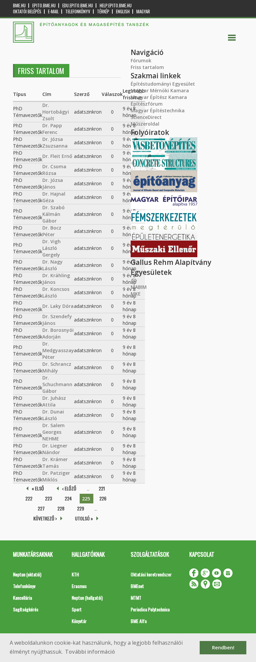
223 (48, 498)
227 (41, 508)
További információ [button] (90, 651)
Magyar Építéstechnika (158, 110)
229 (80, 508)
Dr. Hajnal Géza (53, 197)
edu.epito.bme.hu (77, 5)
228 (60, 508)
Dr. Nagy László (52, 265)
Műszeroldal (145, 124)
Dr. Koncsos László (55, 292)
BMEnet (137, 585)
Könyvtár (79, 620)
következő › (45, 518)
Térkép (103, 11)
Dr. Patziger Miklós (56, 476)
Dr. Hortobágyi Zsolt (55, 112)
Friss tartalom (147, 67)
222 (28, 498)
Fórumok (141, 60)
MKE (136, 294)
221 (102, 488)
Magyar (143, 11)
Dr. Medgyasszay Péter (58, 350)
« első (38, 488)
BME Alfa (139, 620)
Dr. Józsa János (52, 183)
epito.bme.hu (44, 5)
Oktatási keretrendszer (151, 574)
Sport (77, 609)
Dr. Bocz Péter (51, 231)
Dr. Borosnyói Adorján (58, 333)
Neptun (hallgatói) (87, 597)
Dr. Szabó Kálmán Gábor (53, 214)
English (123, 11)
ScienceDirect (146, 117)
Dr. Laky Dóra (58, 306)
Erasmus (79, 585)
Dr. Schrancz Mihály (56, 367)
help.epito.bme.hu (116, 5)
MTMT (136, 597)
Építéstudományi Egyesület (163, 84)
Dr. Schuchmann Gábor (57, 384)
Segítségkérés (25, 609)
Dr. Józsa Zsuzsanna (55, 142)
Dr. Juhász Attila (54, 401)
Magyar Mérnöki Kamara (160, 90)
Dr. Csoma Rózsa (54, 169)
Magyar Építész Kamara (159, 97)
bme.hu (19, 5)
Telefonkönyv (77, 11)
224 (68, 498)
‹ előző (69, 488)
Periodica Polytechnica (150, 609)
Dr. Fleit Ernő (57, 156)
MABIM (139, 287)
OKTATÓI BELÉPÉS (27, 11)
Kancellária (22, 597)
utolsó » (84, 518)
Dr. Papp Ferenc (52, 128)
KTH (75, 574)
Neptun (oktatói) (27, 574)
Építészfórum (147, 104)
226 (102, 498)
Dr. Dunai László (53, 414)
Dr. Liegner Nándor (54, 448)
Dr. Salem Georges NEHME (53, 432)
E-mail (53, 11)
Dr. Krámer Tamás (55, 462)
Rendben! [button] (223, 647)
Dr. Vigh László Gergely (51, 248)
